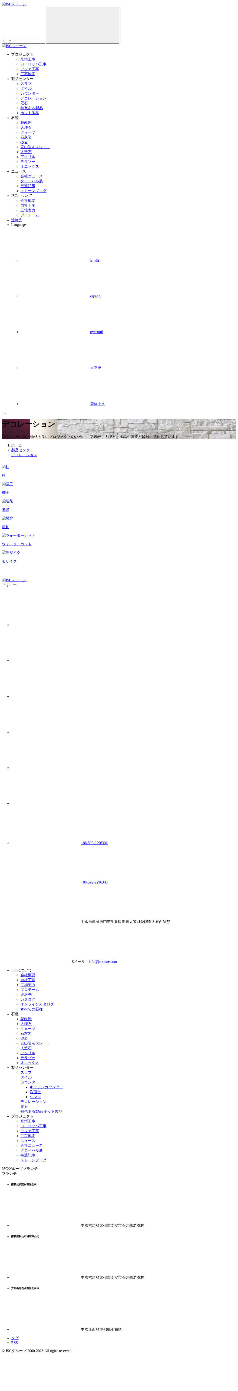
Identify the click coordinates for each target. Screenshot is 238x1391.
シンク (35, 1097)
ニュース (27, 1141)
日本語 (95, 367)
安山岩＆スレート (35, 147)
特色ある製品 (31, 108)
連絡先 (16, 220)
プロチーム (29, 215)
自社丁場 (27, 205)
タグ (15, 1338)
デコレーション (33, 98)
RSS (14, 1343)
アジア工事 (29, 69)
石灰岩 (26, 137)
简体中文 (97, 404)
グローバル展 (31, 181)
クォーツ (27, 132)
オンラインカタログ (37, 1004)
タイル (26, 88)
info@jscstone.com (103, 962)
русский (96, 332)
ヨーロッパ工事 (33, 64)
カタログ (27, 999)
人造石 (26, 152)
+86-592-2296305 (94, 882)
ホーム (16, 445)
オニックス (29, 166)
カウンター (29, 93)
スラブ (26, 84)
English (95, 260)
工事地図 (27, 74)
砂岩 (24, 142)
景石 (24, 103)
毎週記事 (27, 186)
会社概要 (27, 200)
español (95, 296)
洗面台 (35, 1092)
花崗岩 (26, 123)
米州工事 (27, 59)
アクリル (27, 157)
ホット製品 (29, 113)
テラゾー (27, 162)
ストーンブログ (33, 191)
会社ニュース (31, 176)
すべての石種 (31, 1009)
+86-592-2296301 (94, 843)
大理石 (26, 127)
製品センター (22, 450)
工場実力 (27, 210)
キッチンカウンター (46, 1087)
